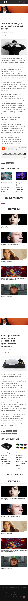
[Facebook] (2, 35)
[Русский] (4, 203)
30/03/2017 (19, 468)
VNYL (15, 431)
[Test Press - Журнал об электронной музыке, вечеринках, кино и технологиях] (10, 2)
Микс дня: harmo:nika (6, 261)
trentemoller (10, 163)
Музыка (7, 18)
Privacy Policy (15, 596)
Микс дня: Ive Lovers (6, 296)
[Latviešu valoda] (2, 203)
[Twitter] (5, 35)
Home (2, 18)
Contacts (24, 598)
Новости (7, 331)
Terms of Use (6, 596)
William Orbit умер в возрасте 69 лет (10, 244)
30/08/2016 (4, 191)
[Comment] (8, 35)
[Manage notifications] (24, 597)
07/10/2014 (19, 191)
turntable (9, 431)
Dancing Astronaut (7, 114)
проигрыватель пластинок (9, 433)
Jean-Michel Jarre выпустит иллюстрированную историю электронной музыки (14, 278)
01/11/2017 (4, 466)
